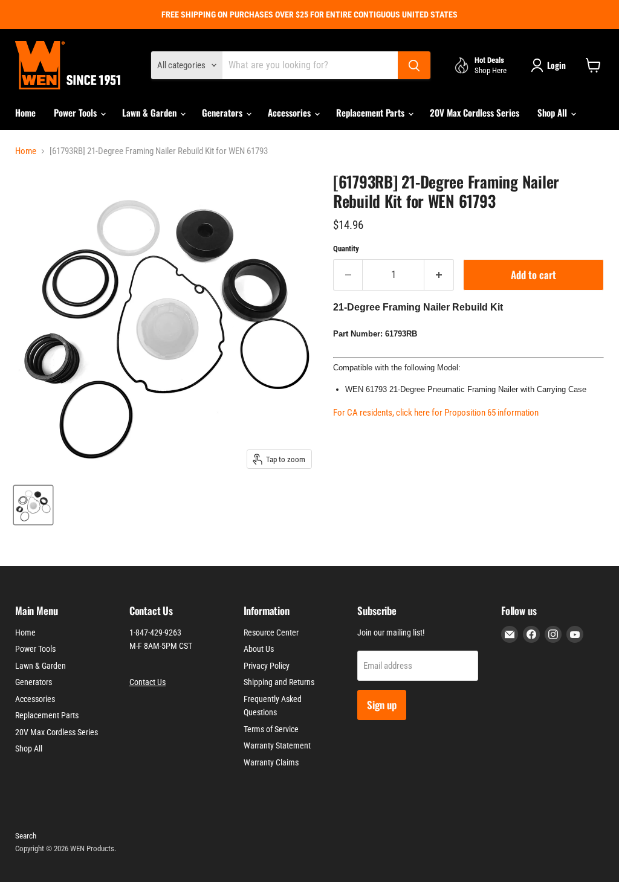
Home (25, 112)
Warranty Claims (271, 762)
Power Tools (76, 112)
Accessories (290, 112)
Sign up (382, 704)
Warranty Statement (277, 745)
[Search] (414, 65)
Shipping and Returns (279, 682)
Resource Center (271, 632)
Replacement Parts (371, 112)
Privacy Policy (267, 666)
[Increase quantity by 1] (439, 274)
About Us (259, 649)
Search (25, 835)
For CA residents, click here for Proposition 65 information (436, 412)
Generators (223, 112)
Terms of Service (271, 729)
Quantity (346, 248)
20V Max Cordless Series (474, 112)
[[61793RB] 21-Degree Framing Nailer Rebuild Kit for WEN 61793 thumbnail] (33, 505)
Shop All (553, 112)
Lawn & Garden (150, 112)
